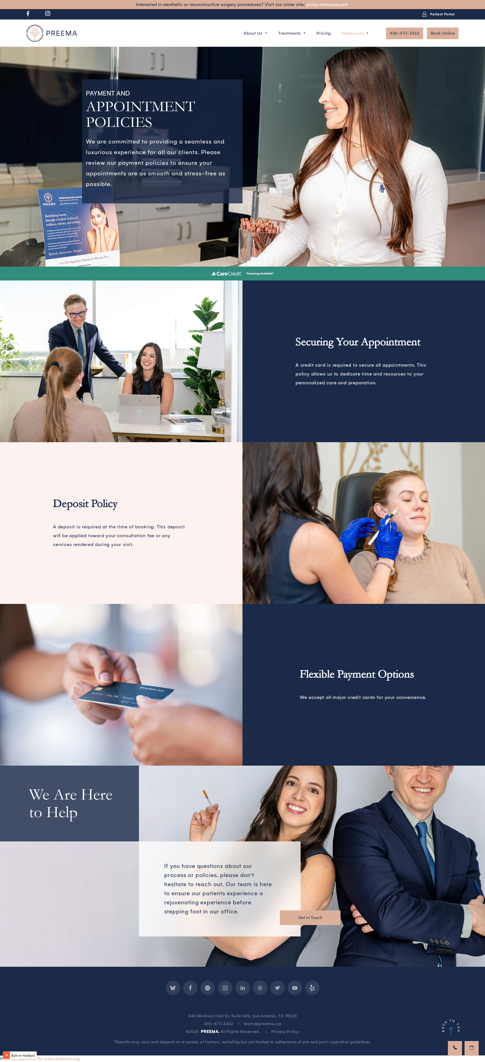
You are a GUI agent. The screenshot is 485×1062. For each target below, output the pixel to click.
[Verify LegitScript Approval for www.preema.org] (40, 1058)
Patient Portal (442, 14)
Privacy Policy (285, 1031)
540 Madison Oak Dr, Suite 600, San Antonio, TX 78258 (242, 1015)
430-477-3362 (404, 33)
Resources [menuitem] (353, 33)
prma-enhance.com (327, 4)
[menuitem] (28, 15)
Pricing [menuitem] (324, 33)
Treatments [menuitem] (289, 33)
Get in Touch (310, 917)
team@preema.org (262, 1023)
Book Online (443, 33)
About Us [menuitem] (253, 33)
